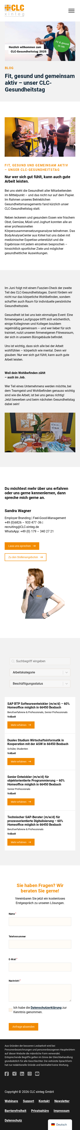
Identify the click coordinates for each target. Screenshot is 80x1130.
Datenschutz (13, 1120)
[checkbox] (10, 1010)
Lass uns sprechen (19, 545)
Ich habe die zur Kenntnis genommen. (40, 1010)
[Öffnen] (71, 11)
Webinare (11, 1101)
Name (12, 914)
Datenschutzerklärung (46, 1007)
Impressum (62, 1111)
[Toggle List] (66, 672)
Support (28, 1101)
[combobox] (36, 672)
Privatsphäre (40, 1111)
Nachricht (14, 980)
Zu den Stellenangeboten (23, 557)
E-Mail (12, 959)
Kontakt (44, 1101)
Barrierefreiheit (15, 1111)
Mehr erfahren (18, 725)
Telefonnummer (17, 936)
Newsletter (62, 1101)
